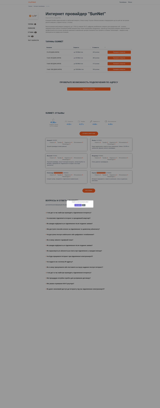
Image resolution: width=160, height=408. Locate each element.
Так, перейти (78, 205)
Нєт (83, 205)
